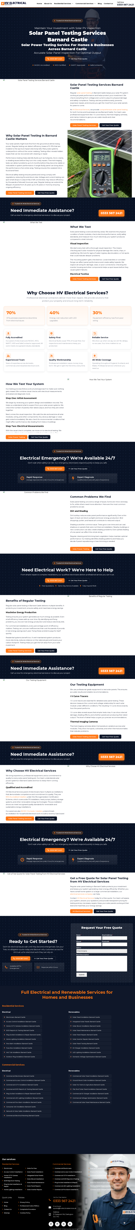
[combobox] (101, 951)
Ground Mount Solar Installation (101, 1179)
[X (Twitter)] (63, 1224)
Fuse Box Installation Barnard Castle (19, 1048)
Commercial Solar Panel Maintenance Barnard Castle (91, 1102)
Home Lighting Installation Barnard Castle (21, 1039)
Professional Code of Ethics (29, 1206)
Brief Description (82, 954)
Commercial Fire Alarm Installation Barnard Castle (23, 1102)
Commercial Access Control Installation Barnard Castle (25, 1080)
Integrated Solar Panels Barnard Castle (86, 1021)
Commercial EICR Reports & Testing (67, 1179)
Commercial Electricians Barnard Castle (20, 1076)
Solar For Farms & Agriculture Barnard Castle (89, 1085)
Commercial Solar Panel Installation (102, 1175)
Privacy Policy (25, 1202)
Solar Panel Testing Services (84, 125)
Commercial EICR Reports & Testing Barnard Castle (24, 1089)
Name (78, 935)
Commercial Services (84, 4)
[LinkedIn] (70, 1224)
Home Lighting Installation (13, 1189)
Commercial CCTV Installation (65, 1175)
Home (39, 4)
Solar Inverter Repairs (34, 1189)
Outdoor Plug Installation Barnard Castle (20, 1057)
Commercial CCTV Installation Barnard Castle (22, 1085)
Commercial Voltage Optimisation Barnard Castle (90, 1098)
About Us (48, 4)
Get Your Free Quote (79, 59)
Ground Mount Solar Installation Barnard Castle (89, 1080)
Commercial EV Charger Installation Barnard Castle (91, 1093)
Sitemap (7, 1213)
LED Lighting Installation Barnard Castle (87, 1052)
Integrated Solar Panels (35, 1175)
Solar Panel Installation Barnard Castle (86, 1017)
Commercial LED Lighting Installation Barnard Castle (24, 1098)
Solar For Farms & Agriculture (100, 1182)
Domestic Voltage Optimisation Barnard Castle (89, 1057)
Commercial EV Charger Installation (102, 1189)
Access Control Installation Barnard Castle (21, 1021)
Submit (81, 975)
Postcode (106, 941)
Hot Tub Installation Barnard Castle (18, 1052)
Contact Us (8, 1209)
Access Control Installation (13, 1172)
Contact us (108, 4)
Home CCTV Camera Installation (11, 1176)
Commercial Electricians (63, 1168)
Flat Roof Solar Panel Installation (101, 1186)
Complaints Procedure (28, 1209)
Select (78, 948)
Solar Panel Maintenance (35, 1182)
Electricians (8, 1168)
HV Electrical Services (81, 911)
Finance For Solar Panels (98, 1172)
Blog (100, 4)
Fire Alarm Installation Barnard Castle (19, 1043)
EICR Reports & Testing (12, 1181)
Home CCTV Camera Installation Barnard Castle (23, 1026)
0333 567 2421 (125, 4)
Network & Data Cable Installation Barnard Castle (23, 1111)
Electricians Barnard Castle (15, 1017)
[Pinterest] (57, 1224)
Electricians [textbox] (82, 951)
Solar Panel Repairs (34, 1186)
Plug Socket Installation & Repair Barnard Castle (23, 1035)
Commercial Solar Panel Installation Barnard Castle (91, 1076)
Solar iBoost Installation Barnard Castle (87, 1026)
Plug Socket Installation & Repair (13, 1185)
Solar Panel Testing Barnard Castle (85, 1043)
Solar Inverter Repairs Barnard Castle (86, 1039)
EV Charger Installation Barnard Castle (86, 1048)
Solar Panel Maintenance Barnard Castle (87, 1030)
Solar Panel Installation (35, 1172)
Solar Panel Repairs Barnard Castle (85, 1035)
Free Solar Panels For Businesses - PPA (103, 1168)
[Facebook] (51, 1224)
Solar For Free (32, 1168)
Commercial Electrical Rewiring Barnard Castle (22, 1115)
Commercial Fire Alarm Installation (66, 1189)
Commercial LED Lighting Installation (67, 1186)
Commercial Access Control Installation (68, 1172)
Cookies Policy (25, 1213)
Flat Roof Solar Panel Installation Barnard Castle (90, 1089)
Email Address (107, 935)
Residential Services (62, 4)
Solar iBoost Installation (35, 1179)
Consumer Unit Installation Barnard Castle (21, 1107)
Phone (79, 941)
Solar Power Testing (16, 437)
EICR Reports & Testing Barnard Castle (20, 1030)
